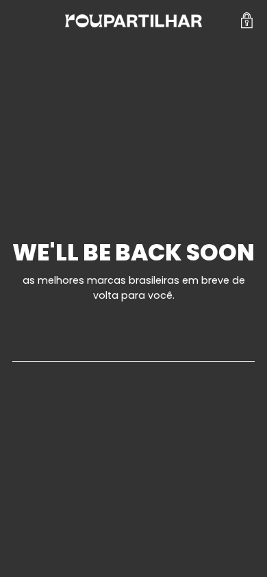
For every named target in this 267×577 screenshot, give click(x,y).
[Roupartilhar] (133, 20)
